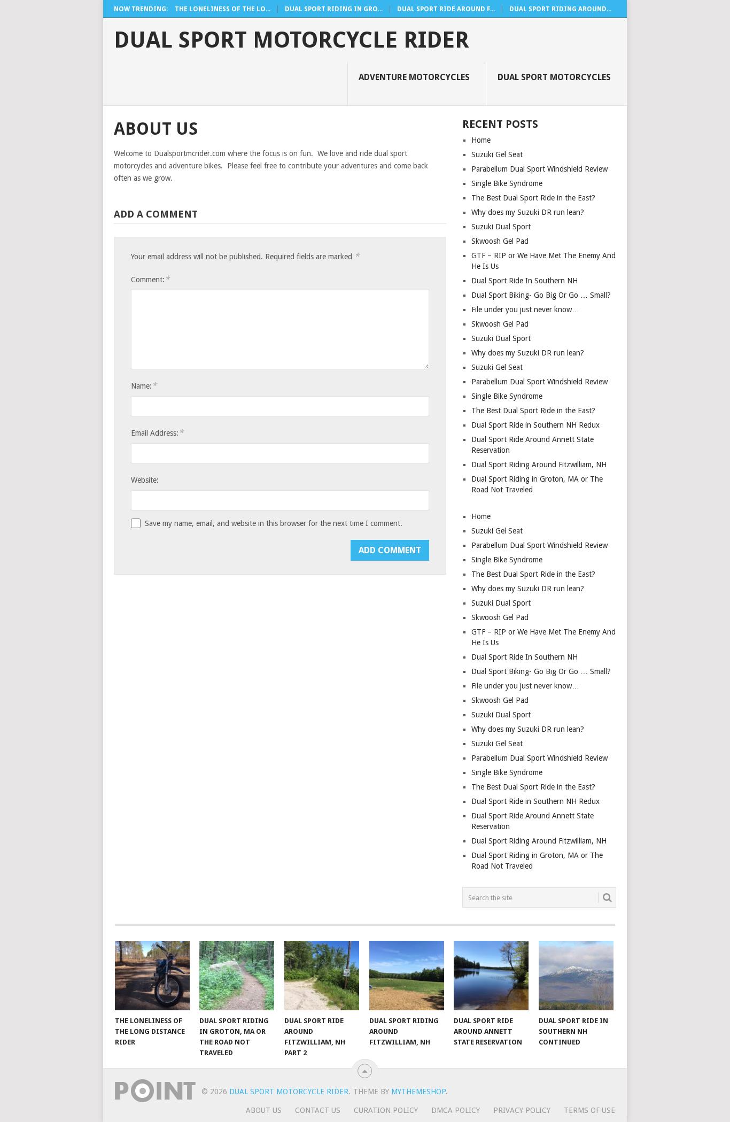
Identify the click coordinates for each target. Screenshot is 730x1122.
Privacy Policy (521, 1110)
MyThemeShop (418, 1091)
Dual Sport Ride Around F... (446, 9)
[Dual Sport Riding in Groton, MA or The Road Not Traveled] (236, 975)
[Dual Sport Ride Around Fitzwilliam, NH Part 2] (321, 975)
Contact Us (317, 1110)
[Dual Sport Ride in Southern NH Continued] (576, 975)
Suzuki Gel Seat (497, 154)
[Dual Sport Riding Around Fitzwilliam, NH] (406, 975)
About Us (264, 1110)
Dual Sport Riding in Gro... (334, 9)
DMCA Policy (455, 1110)
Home (481, 140)
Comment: (150, 279)
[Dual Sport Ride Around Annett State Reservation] (491, 975)
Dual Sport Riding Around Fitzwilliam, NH (539, 464)
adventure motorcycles (414, 77)
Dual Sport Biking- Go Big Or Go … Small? (541, 295)
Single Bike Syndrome (506, 183)
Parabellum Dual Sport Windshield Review (539, 169)
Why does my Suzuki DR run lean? (527, 212)
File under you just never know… (525, 309)
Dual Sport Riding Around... (560, 9)
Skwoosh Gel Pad (500, 241)
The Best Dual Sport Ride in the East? (533, 198)
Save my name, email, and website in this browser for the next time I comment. (273, 523)
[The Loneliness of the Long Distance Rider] (152, 975)
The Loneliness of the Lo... (222, 9)
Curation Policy (386, 1110)
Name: (144, 386)
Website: (145, 480)
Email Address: (157, 433)
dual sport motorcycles (554, 77)
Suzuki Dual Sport (501, 226)
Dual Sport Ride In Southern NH (524, 280)
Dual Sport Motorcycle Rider (291, 40)
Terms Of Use (589, 1110)
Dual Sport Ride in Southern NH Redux (535, 425)
